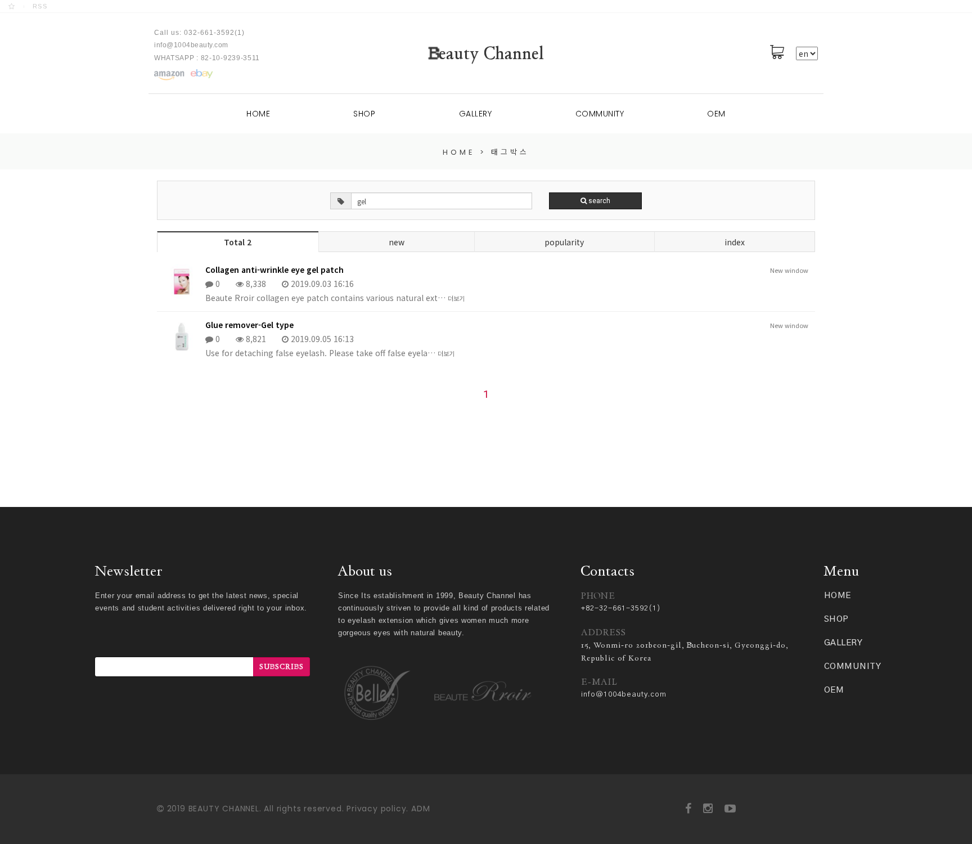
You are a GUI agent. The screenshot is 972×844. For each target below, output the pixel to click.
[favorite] (12, 6)
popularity (564, 242)
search (598, 201)
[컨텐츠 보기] (169, 74)
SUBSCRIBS (281, 666)
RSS (40, 6)
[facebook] (688, 808)
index (734, 242)
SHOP (364, 113)
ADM (420, 808)
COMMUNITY (599, 113)
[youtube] (730, 808)
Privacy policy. (377, 808)
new (396, 242)
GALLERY (475, 113)
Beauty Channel (486, 53)
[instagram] (708, 808)
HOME (258, 113)
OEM (716, 113)
